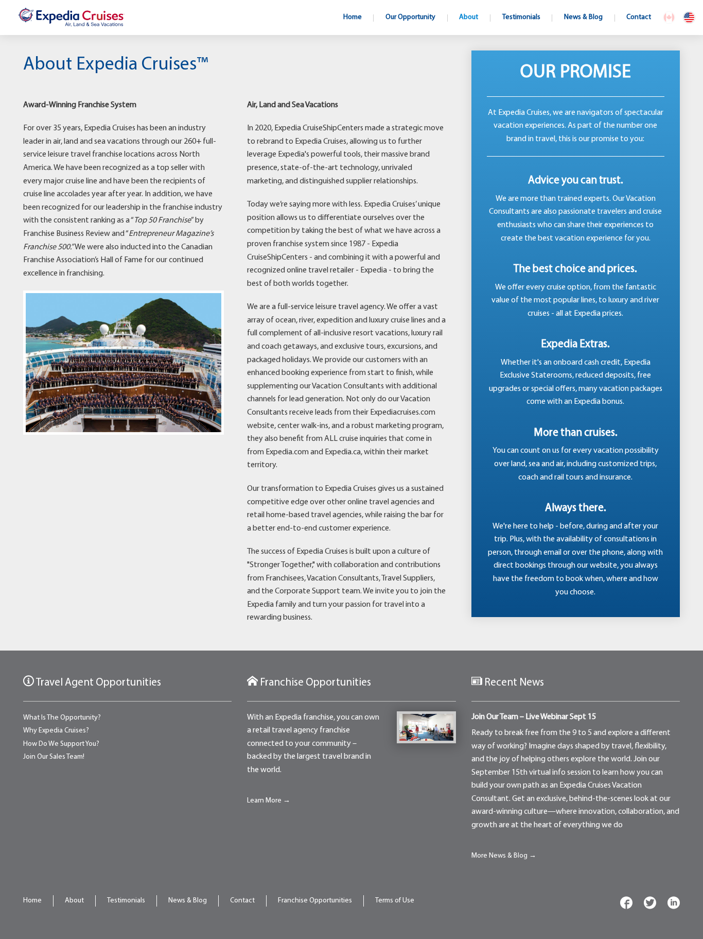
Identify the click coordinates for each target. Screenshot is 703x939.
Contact (242, 900)
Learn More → (268, 801)
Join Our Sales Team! (53, 757)
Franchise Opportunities (315, 900)
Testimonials (126, 900)
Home (32, 900)
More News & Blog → (503, 856)
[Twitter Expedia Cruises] (650, 905)
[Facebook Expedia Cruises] (626, 905)
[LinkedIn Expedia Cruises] (673, 905)
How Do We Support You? (61, 744)
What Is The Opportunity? (62, 718)
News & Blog (187, 900)
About (74, 900)
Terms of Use (394, 900)
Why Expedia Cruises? (56, 731)
